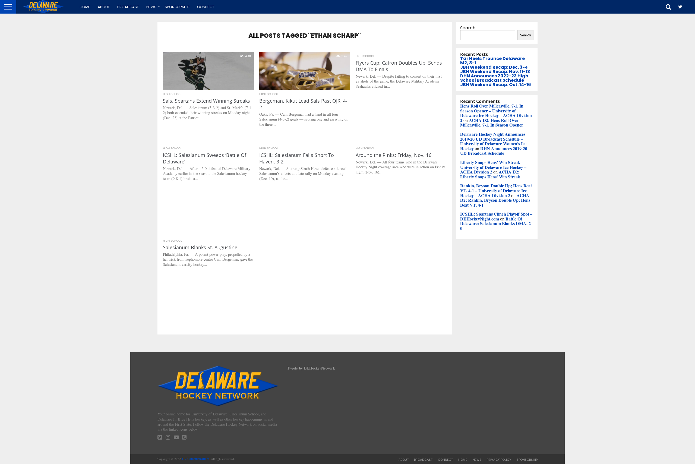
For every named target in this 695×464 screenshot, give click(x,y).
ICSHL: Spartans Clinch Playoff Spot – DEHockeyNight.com (496, 216)
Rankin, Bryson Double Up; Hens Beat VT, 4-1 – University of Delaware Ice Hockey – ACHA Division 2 (496, 190)
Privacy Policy (499, 459)
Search (467, 28)
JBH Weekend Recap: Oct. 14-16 (495, 84)
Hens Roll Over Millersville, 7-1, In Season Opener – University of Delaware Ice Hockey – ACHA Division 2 (496, 113)
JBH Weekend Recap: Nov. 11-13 (495, 71)
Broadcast (128, 7)
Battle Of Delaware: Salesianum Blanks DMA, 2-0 (496, 223)
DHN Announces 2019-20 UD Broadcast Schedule (493, 150)
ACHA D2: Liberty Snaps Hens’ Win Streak (490, 174)
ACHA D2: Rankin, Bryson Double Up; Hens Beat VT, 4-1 (495, 200)
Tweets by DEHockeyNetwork (311, 368)
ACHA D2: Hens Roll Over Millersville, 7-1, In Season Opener (491, 122)
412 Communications (195, 458)
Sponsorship (177, 7)
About (104, 7)
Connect (205, 7)
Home (85, 7)
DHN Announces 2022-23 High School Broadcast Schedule (494, 78)
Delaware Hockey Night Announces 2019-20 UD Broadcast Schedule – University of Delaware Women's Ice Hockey (493, 141)
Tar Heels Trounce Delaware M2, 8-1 (492, 60)
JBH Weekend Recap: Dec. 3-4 (494, 67)
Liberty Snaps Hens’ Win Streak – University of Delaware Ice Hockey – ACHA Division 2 (493, 167)
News (151, 7)
